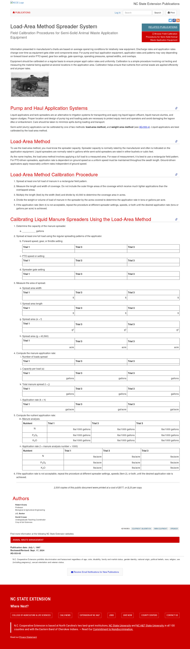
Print (172, 12)
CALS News (65, 615)
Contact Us (172, 615)
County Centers (149, 615)
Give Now (127, 615)
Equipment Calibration (141, 529)
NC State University (120, 625)
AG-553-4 (144, 127)
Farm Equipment (160, 529)
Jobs (111, 615)
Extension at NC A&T (90, 615)
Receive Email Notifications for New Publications (96, 571)
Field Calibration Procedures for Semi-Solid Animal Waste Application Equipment (64, 35)
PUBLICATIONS (22, 12)
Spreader (174, 529)
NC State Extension (30, 598)
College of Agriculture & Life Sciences (31, 615)
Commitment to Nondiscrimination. (113, 629)
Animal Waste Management (28, 539)
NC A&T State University (150, 625)
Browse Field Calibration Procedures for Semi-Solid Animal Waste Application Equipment (161, 37)
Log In (118, 12)
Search (157, 12)
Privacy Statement (28, 637)
